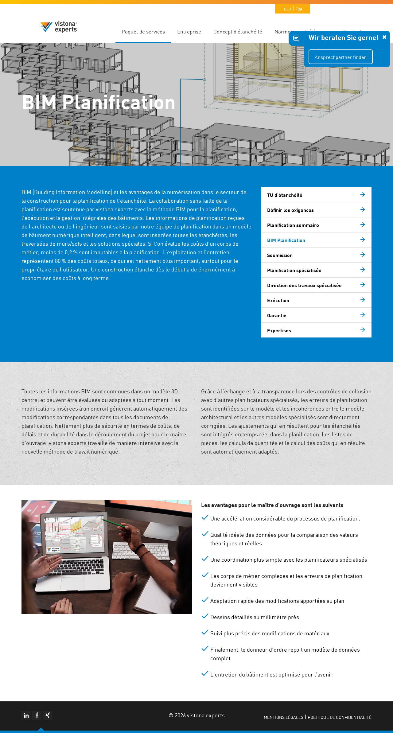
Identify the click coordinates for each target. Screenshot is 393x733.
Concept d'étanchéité (237, 31)
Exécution (278, 300)
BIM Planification (286, 240)
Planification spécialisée (294, 270)
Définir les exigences (290, 209)
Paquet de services (143, 31)
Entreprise (189, 31)
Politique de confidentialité (340, 717)
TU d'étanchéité (284, 194)
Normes (283, 31)
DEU (287, 8)
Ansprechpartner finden (341, 56)
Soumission (280, 255)
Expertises (279, 330)
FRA (298, 8)
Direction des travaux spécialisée (304, 285)
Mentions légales (283, 717)
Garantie (276, 315)
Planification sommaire (293, 224)
